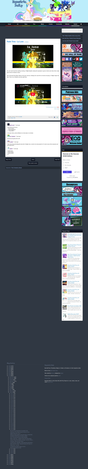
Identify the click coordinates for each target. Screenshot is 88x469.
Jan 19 (12, 410)
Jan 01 (12, 453)
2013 (9, 461)
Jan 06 (12, 428)
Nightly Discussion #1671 (15, 433)
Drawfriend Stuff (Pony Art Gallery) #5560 (73, 298)
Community (59, 24)
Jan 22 (12, 406)
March (10, 389)
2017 (9, 456)
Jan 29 (12, 396)
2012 (9, 462)
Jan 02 (12, 451)
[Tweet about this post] (57, 117)
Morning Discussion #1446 (15, 447)
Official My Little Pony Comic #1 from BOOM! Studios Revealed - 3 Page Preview (75, 235)
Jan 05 (12, 429)
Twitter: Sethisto (56, 108)
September (11, 381)
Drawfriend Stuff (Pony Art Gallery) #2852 (18, 436)
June (10, 385)
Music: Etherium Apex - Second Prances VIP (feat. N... (21, 443)
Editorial (67, 24)
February (11, 390)
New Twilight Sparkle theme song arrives (71, 35)
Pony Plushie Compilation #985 (75, 306)
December (11, 377)
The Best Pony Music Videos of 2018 (17, 446)
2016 (9, 457)
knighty (61, 373)
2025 (9, 367)
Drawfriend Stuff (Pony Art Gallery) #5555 (73, 265)
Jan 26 (12, 400)
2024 (9, 368)
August (10, 382)
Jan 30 (12, 395)
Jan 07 (12, 426)
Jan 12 (12, 419)
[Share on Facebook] (54, 117)
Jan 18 (12, 411)
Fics (34, 24)
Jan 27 (12, 399)
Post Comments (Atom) (17, 167)
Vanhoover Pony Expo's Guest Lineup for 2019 (19, 432)
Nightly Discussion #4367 (73, 314)
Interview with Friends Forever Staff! (70, 40)
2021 (9, 373)
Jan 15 (12, 415)
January (11, 392)
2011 (9, 464)
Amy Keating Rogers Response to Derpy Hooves (75, 245)
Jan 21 (12, 407)
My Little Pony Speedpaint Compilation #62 (19, 430)
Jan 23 (12, 404)
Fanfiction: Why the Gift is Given (16, 441)
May (10, 386)
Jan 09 (12, 423)
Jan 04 (12, 449)
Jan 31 (12, 393)
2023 (9, 370)
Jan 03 (12, 450)
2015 (9, 458)
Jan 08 (12, 425)
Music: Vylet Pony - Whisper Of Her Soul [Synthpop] (20, 438)
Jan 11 (12, 421)
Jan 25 (12, 401)
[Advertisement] (72, 331)
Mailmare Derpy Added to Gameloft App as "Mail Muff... (21, 434)
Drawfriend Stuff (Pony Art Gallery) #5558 (73, 290)
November (11, 378)
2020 (9, 374)
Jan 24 (12, 403)
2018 (9, 454)
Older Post (57, 159)
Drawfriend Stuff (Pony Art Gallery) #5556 (73, 282)
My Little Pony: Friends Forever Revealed (71, 38)
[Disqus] (33, 139)
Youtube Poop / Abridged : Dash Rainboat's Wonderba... (21, 442)
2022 (9, 371)
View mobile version (32, 163)
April (10, 388)
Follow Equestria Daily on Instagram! (51, 107)
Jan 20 (12, 408)
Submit (75, 24)
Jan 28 (12, 397)
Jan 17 (12, 412)
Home (9, 24)
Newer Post (8, 159)
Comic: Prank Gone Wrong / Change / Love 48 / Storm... (21, 440)
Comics (51, 24)
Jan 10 (12, 422)
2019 (9, 375)
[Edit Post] (23, 116)
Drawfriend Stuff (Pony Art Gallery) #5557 (73, 274)
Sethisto (52, 373)
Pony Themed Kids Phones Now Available (18, 437)
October (11, 379)
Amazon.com (50, 382)
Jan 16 (12, 414)
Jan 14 (12, 417)
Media (42, 24)
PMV (14, 117)
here (59, 375)
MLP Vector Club (54, 370)
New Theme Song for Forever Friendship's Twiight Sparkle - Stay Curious (74, 256)
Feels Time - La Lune (15, 41)
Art (17, 24)
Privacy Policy (47, 378)
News (26, 24)
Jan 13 (12, 418)
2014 (9, 460)
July (10, 384)
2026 (9, 366)
